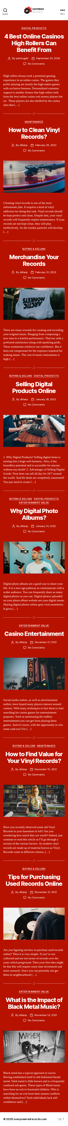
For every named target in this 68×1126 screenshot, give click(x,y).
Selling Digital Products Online (34, 387)
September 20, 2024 (48, 58)
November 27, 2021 (46, 892)
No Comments (36, 63)
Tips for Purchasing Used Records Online (34, 880)
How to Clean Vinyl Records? (34, 133)
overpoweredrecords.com (30, 1119)
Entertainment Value (34, 502)
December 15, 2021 (46, 769)
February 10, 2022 (45, 272)
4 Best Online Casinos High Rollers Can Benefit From (34, 43)
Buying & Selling (33, 248)
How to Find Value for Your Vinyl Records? (34, 757)
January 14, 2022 (46, 526)
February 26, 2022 (45, 145)
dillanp (23, 145)
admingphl (22, 58)
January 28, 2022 (46, 399)
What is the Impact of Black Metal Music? (34, 1003)
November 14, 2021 (45, 1015)
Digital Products (33, 28)
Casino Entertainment (34, 633)
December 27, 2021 (46, 642)
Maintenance (34, 121)
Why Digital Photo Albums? (34, 514)
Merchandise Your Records (34, 260)
